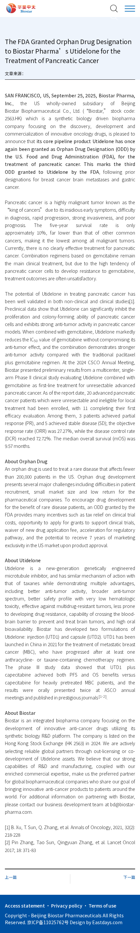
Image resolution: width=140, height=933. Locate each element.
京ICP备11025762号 (48, 922)
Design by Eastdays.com (96, 922)
